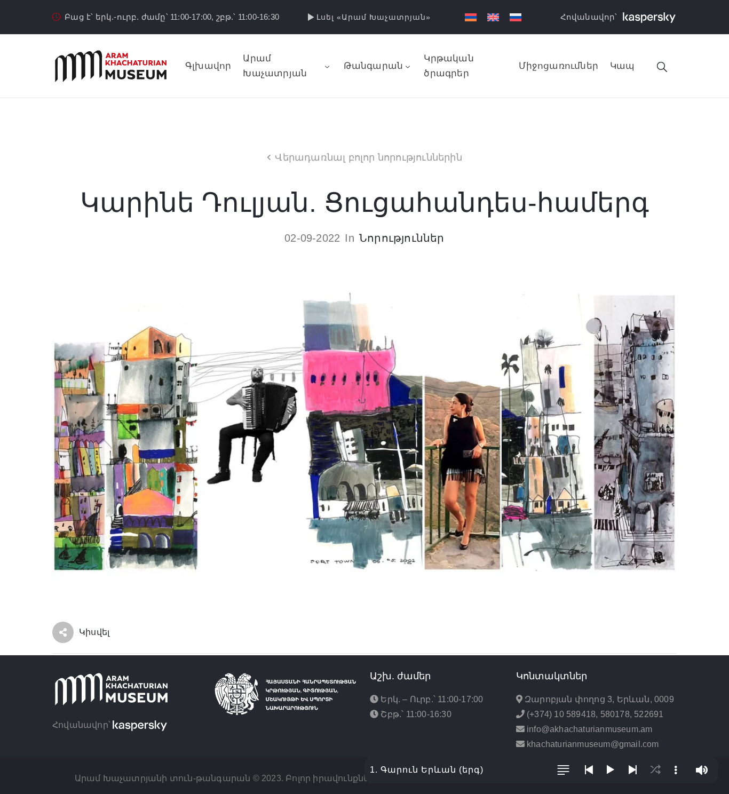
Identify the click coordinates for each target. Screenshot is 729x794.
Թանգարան (373, 66)
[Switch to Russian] (515, 17)
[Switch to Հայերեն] (470, 17)
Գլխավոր (208, 66)
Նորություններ (402, 238)
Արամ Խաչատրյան (275, 65)
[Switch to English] (493, 17)
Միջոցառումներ (558, 66)
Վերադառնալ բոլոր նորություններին (368, 157)
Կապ (622, 66)
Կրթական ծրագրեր (448, 65)
